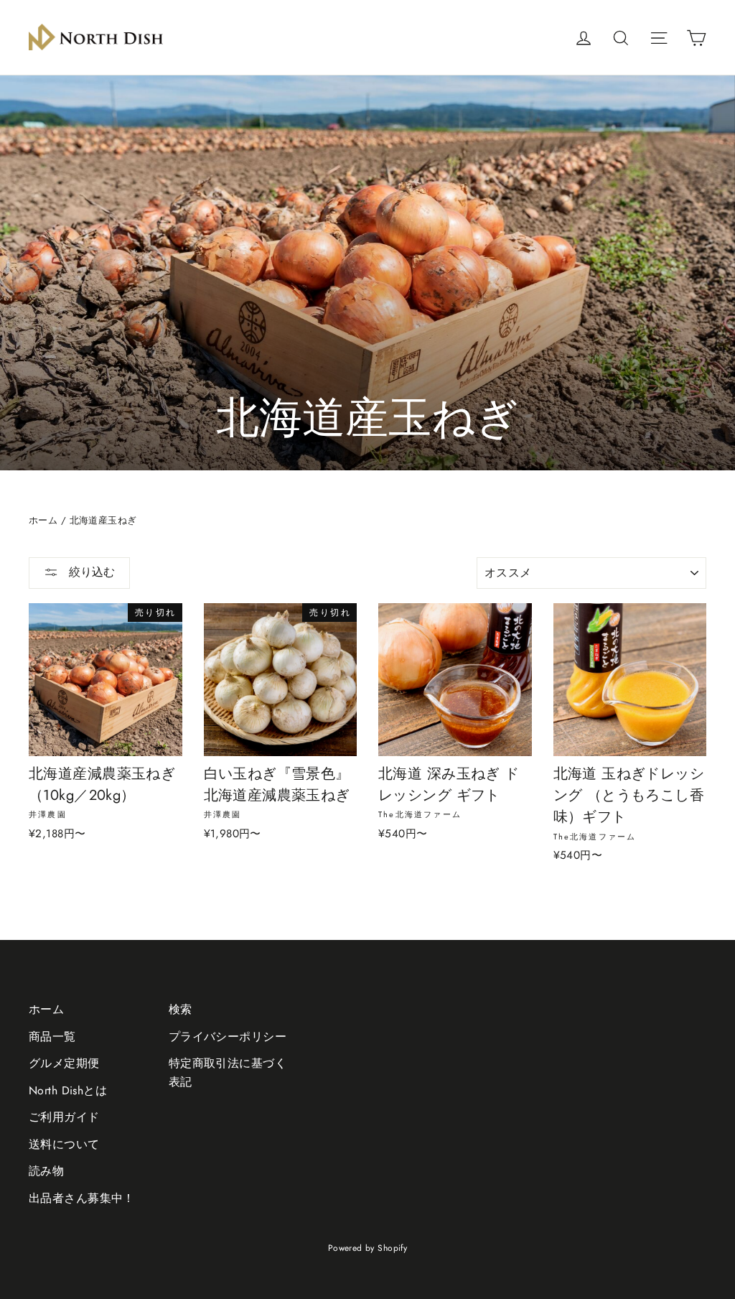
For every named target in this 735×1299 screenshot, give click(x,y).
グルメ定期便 (64, 1063)
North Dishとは (68, 1090)
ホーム (43, 520)
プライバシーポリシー (227, 1036)
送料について (64, 1144)
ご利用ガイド (64, 1117)
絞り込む (90, 572)
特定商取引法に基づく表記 (227, 1072)
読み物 (46, 1171)
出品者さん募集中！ (82, 1198)
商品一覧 (52, 1036)
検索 (180, 1009)
